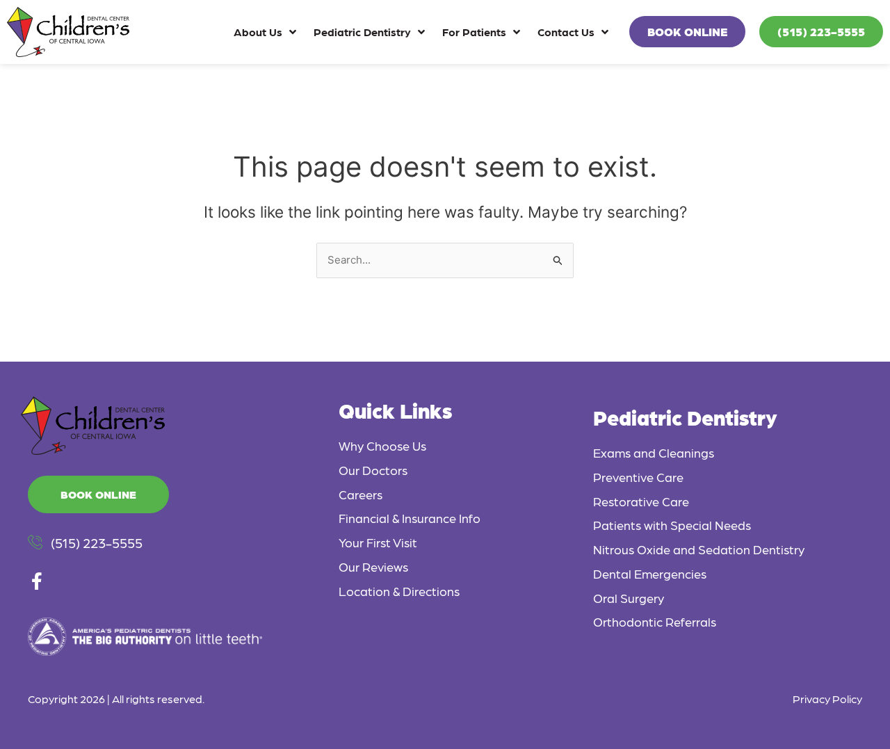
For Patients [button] (474, 31)
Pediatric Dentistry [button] (362, 31)
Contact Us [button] (565, 31)
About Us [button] (258, 31)
